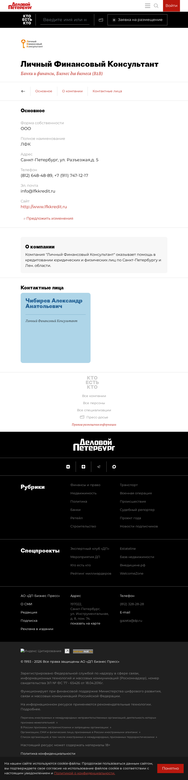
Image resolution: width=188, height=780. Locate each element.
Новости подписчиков (139, 526)
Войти (171, 5)
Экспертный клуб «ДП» (89, 549)
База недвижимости (137, 557)
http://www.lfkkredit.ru (44, 206)
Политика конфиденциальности (48, 753)
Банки (75, 510)
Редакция (29, 612)
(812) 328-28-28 (132, 604)
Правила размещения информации (94, 424)
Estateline (128, 549)
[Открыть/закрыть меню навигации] (147, 5)
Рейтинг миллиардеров (90, 573)
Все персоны (94, 403)
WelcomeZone (131, 573)
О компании (72, 91)
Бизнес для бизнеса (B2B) (79, 73)
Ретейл (76, 518)
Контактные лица (107, 91)
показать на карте (85, 623)
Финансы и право (85, 485)
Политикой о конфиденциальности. (84, 773)
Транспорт (129, 485)
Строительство (83, 526)
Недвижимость (83, 493)
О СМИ (26, 604)
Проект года (130, 518)
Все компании (94, 396)
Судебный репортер (137, 510)
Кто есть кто (80, 565)
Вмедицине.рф (132, 565)
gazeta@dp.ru (131, 621)
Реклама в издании (37, 629)
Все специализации (94, 410)
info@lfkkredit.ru (38, 191)
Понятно (170, 768)
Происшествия (133, 501)
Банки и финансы (37, 73)
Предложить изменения (49, 218)
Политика (78, 501)
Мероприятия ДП (85, 557)
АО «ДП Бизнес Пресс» (40, 596)
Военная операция (136, 493)
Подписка (29, 621)
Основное (43, 91)
